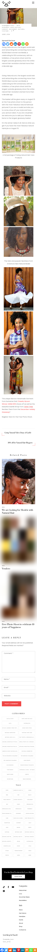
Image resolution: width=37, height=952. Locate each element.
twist (29, 850)
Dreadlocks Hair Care (7, 808)
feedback (29, 808)
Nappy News (10, 774)
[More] (27, 44)
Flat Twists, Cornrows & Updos (27, 737)
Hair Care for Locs (27, 718)
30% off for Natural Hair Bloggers (20, 443)
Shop (20, 926)
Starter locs (7, 846)
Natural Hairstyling (7, 841)
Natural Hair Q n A (10, 737)
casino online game (19, 799)
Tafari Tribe (28, 407)
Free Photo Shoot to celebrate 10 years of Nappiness (18, 626)
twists (7, 855)
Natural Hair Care (27, 732)
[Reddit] (11, 44)
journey (18, 822)
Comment (8, 653)
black (29, 794)
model (18, 827)
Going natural (30, 813)
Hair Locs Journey (19, 818)
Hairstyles (22, 916)
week (30, 855)
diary (18, 804)
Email (6, 687)
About (21, 923)
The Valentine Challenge (10, 760)
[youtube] (13, 887)
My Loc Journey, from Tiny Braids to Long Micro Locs (10, 728)
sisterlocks (30, 841)
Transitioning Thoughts (27, 765)
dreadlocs (18, 808)
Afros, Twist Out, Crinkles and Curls (27, 741)
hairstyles (7, 822)
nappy (29, 827)
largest (5, 29)
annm (29, 790)
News (21, 910)
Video (18, 855)
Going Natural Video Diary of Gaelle (17, 433)
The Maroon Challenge (27, 755)
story (18, 846)
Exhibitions (10, 779)
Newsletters (23, 900)
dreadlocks (30, 804)
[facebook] (8, 887)
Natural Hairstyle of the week (10, 741)
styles (7, 850)
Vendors (6, 568)
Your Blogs (10, 769)
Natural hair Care (30, 832)
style (30, 846)
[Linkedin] (15, 44)
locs (30, 822)
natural (21, 29)
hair (12, 27)
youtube (5, 31)
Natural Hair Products (7, 836)
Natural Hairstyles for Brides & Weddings (27, 746)
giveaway (5, 27)
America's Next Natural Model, (19, 790)
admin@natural (8, 25)
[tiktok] (4, 887)
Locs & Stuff (10, 718)
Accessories (10, 765)
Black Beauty (7, 799)
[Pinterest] (19, 44)
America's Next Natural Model (10, 751)
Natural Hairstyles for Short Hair (10, 746)
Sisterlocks (27, 723)
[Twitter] (7, 44)
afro (7, 790)
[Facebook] (4, 44)
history (18, 27)
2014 (18, 25)
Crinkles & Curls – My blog (26, 769)
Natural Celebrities (27, 751)
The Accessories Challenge (10, 755)
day (7, 804)
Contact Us (22, 930)
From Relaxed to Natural (7, 813)
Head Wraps (27, 760)
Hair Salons (22, 913)
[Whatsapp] (23, 44)
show (18, 841)
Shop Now (18, 876)
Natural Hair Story (19, 836)
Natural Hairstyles (10, 732)
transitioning (18, 850)
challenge (30, 799)
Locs (10, 723)
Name (7, 679)
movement (13, 29)
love (7, 827)
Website (7, 696)
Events (27, 774)
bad (7, 794)
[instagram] (4, 891)
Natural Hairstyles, (30, 836)
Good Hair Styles (27, 728)
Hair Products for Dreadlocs (30, 818)
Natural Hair (18, 832)
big (18, 794)
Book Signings (27, 779)
